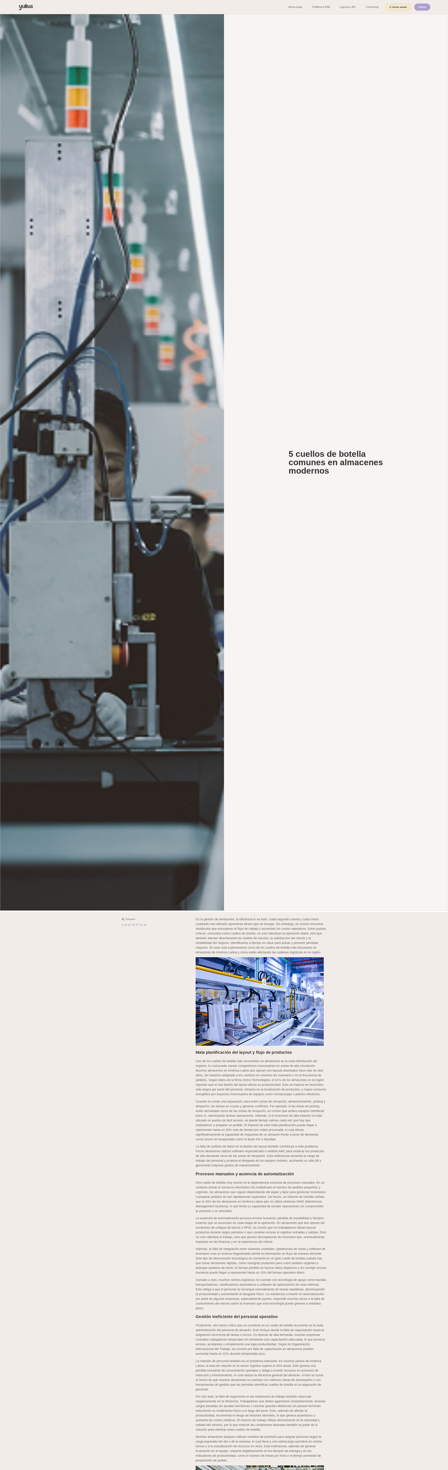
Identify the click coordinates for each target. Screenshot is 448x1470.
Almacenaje (295, 6)
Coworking (372, 6)
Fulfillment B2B (321, 6)
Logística (134, 925)
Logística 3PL (348, 6)
